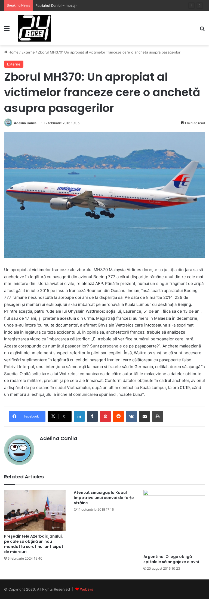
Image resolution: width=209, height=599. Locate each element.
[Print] (157, 416)
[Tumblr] (92, 416)
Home (13, 52)
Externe (28, 52)
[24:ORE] (34, 28)
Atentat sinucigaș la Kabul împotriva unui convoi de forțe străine (104, 498)
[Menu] (7, 30)
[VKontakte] (131, 416)
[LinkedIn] (79, 416)
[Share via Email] (144, 416)
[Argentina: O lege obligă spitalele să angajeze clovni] (174, 520)
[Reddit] (118, 416)
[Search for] (202, 30)
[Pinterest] (105, 416)
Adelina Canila (25, 123)
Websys (86, 589)
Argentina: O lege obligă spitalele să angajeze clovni (171, 559)
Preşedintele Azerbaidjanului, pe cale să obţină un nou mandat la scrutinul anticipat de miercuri (33, 544)
